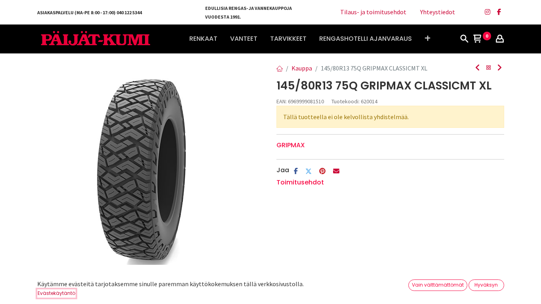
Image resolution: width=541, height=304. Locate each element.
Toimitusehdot (300, 182)
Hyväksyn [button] (486, 284)
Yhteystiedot (437, 12)
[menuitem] (203, 38)
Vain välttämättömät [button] (438, 284)
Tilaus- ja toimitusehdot (373, 12)
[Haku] (464, 39)
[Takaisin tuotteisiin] (488, 68)
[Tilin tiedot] (499, 39)
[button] (427, 38)
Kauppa (301, 68)
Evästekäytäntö (56, 293)
